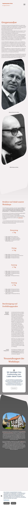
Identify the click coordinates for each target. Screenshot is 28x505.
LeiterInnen (20, 217)
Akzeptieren (14, 388)
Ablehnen (13, 503)
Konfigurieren (6, 500)
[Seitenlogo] (7, 6)
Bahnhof (22, 441)
